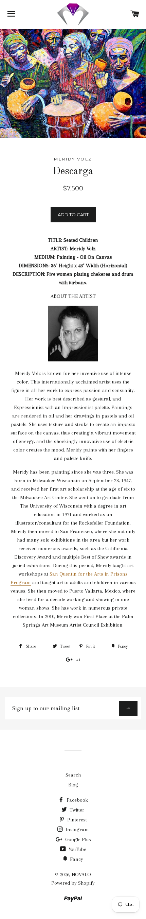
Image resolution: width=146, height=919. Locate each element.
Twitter (76, 810)
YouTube (76, 849)
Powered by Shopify (73, 883)
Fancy (76, 859)
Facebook (76, 800)
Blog (73, 785)
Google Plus (77, 839)
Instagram (76, 830)
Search (73, 775)
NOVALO (81, 874)
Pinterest (76, 820)
